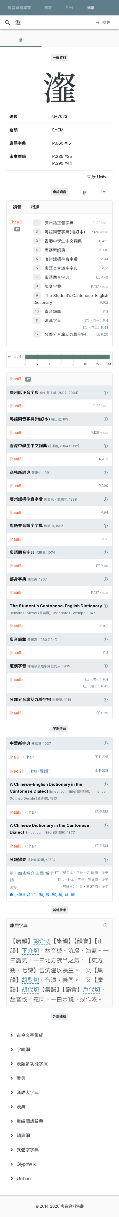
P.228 (103, 757)
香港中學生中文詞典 (63, 241)
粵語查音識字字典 (61, 268)
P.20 (104, 334)
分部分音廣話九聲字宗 (65, 334)
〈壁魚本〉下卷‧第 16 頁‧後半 (84, 873)
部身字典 (53, 286)
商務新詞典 (55, 250)
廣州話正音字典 (59, 222)
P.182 (104, 812)
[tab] (21, 40)
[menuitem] (59, 1035)
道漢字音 (53, 320)
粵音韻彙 (53, 311)
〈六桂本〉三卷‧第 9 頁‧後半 (84, 880)
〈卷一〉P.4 (99, 321)
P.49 (104, 277)
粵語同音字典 (57, 277)
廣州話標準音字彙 (61, 259)
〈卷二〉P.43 (98, 328)
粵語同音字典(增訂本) (65, 232)
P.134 (104, 846)
